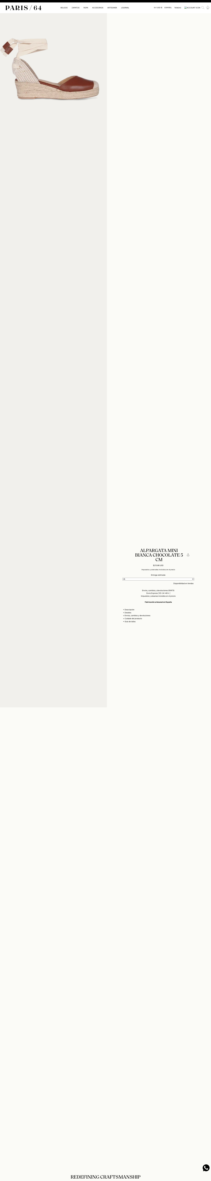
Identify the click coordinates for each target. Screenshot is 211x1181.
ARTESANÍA (112, 8)
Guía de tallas (130, 621)
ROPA (86, 8)
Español (168, 8)
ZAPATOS (76, 8)
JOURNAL (125, 8)
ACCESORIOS (97, 8)
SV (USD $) (158, 8)
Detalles (128, 613)
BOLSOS (64, 8)
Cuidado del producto (133, 618)
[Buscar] (203, 7)
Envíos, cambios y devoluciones (137, 615)
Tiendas (177, 8)
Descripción (129, 610)
